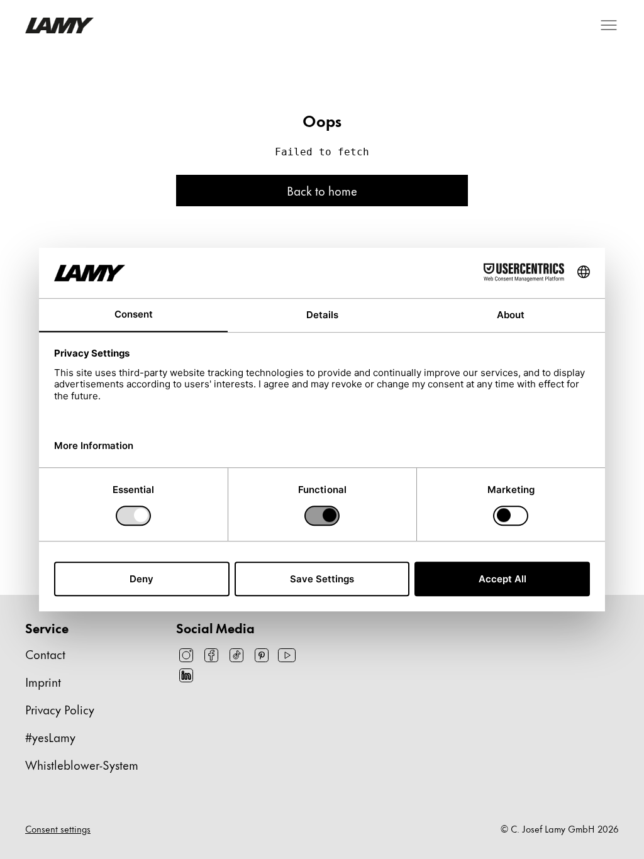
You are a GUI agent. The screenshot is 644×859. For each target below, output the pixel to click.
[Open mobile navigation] (609, 25)
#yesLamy (50, 737)
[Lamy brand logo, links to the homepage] (59, 25)
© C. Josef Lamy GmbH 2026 (560, 829)
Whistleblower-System (81, 764)
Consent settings (58, 829)
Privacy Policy (59, 709)
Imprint (43, 681)
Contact (45, 654)
